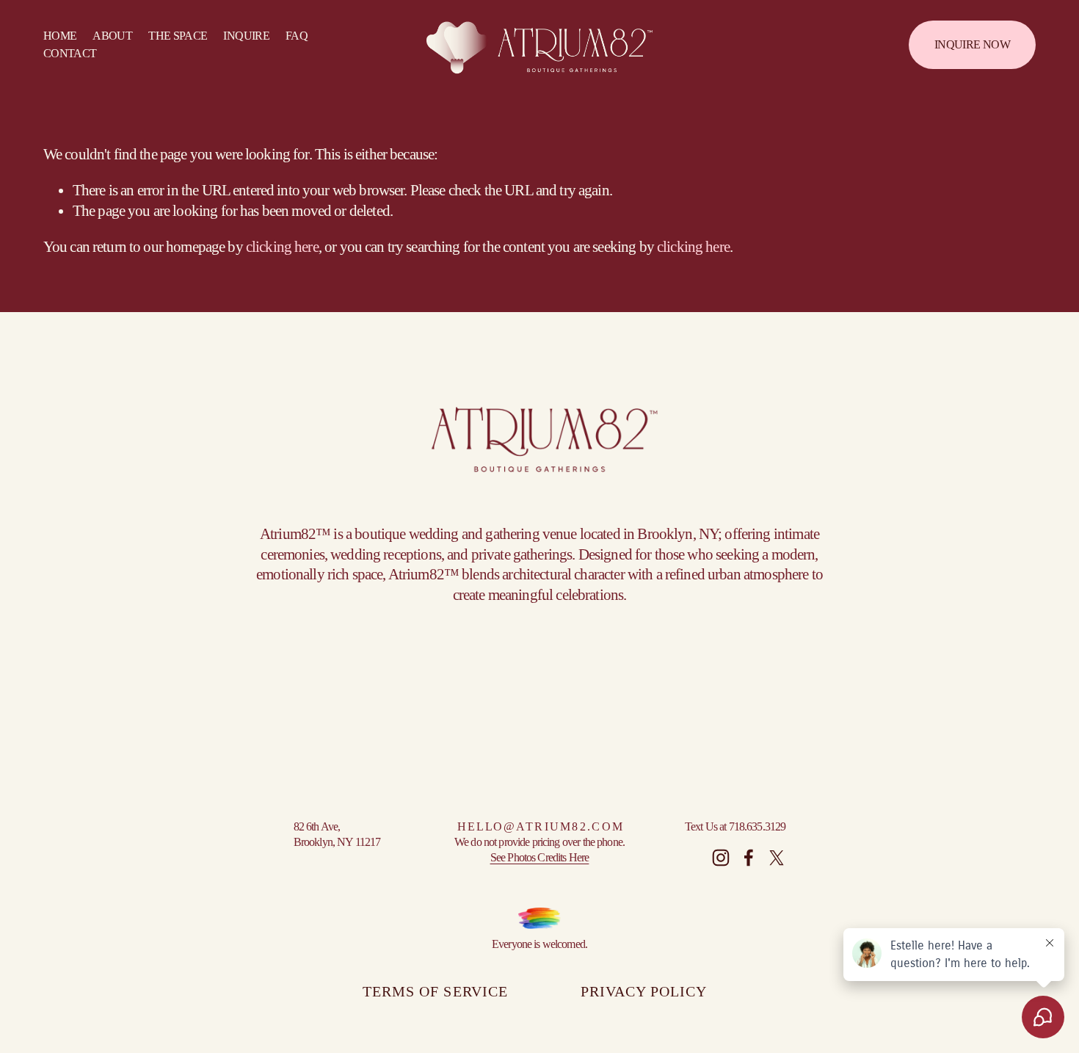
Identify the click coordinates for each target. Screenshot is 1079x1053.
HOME (59, 35)
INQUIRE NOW (972, 44)
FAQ (297, 35)
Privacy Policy (644, 991)
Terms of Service (435, 991)
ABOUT (112, 35)
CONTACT (70, 53)
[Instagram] (721, 857)
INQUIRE (246, 35)
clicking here (282, 247)
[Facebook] (749, 857)
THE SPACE (177, 35)
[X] (776, 857)
